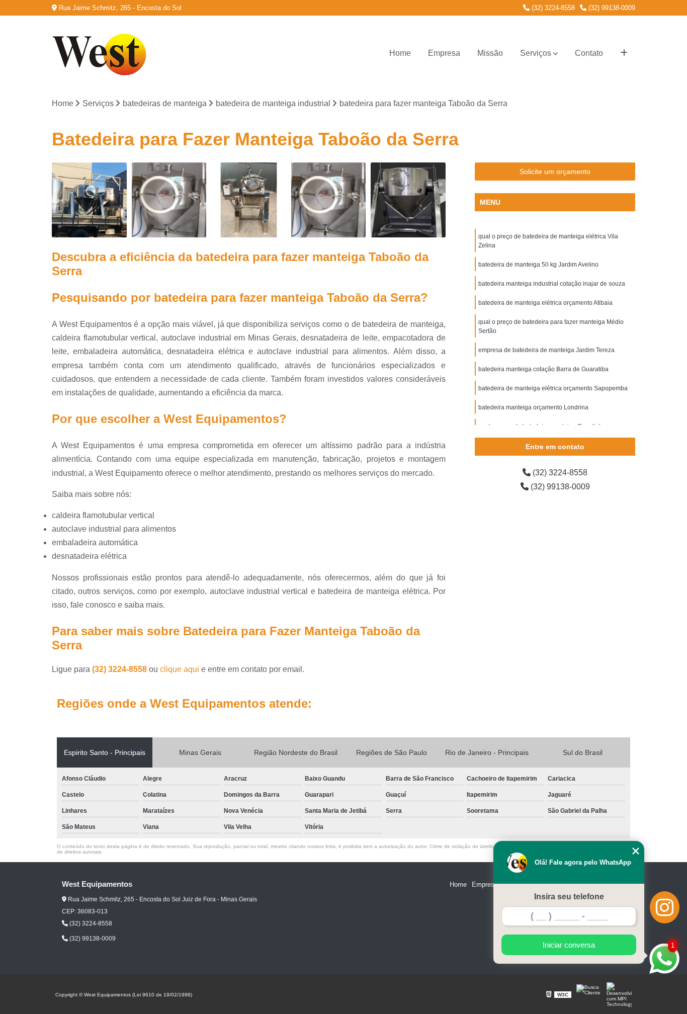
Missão (490, 53)
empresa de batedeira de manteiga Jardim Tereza (546, 350)
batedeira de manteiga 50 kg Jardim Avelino (538, 264)
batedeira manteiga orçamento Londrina (533, 407)
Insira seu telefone (569, 896)
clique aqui (179, 669)
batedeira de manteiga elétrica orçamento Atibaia (545, 302)
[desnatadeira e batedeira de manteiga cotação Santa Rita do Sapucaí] (169, 199)
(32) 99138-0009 (610, 8)
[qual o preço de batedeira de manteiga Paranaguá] (328, 199)
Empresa (444, 53)
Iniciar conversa (569, 945)
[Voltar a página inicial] (102, 53)
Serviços (535, 53)
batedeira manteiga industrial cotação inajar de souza (551, 283)
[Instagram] (664, 907)
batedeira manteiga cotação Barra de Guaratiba (543, 369)
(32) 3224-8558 (552, 8)
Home (400, 53)
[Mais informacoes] (624, 53)
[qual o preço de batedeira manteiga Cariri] (408, 199)
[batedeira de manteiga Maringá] (89, 199)
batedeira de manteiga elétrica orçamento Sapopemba (553, 388)
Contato (589, 53)
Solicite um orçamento (555, 171)
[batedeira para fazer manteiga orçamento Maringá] (248, 199)
